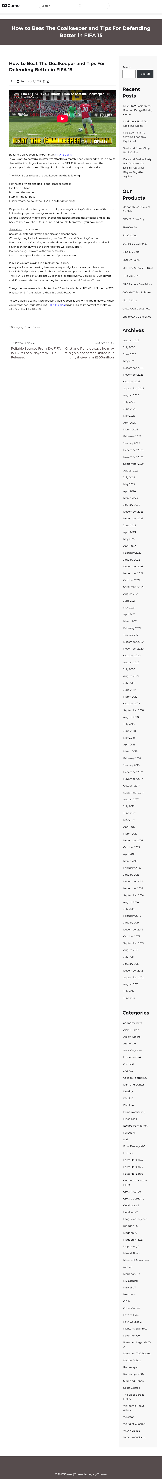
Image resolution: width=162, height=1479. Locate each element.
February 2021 (132, 628)
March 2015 (130, 861)
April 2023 (129, 532)
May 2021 (129, 607)
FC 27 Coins (129, 235)
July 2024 (129, 477)
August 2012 (131, 984)
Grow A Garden (133, 1191)
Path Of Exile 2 (132, 1321)
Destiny (128, 1091)
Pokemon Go (131, 1335)
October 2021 (131, 580)
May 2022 (129, 539)
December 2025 (133, 368)
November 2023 (133, 518)
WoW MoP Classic (134, 1437)
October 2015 (131, 847)
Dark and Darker (133, 1084)
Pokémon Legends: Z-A (137, 1344)
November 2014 (133, 888)
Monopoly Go (131, 1274)
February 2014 (132, 915)
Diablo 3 (128, 1098)
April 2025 (129, 422)
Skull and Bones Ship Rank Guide (136, 150)
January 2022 (131, 559)
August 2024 (131, 470)
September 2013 (133, 943)
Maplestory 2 (131, 1246)
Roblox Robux (132, 1360)
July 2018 (129, 724)
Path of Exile (131, 1315)
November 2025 (133, 374)
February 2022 (132, 552)
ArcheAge (129, 1043)
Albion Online (131, 1036)
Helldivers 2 (130, 1212)
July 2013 (128, 957)
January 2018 (131, 765)
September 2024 (133, 463)
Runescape (130, 1367)
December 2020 (133, 642)
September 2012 (133, 977)
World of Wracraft (134, 1424)
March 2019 (130, 696)
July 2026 (129, 347)
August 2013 (131, 950)
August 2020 (131, 662)
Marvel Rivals (131, 1253)
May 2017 (129, 820)
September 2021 (133, 587)
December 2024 (133, 450)
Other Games (131, 1308)
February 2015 (132, 868)
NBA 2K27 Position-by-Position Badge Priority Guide (137, 110)
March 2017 (130, 833)
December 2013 (133, 929)
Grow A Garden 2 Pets (136, 308)
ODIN (126, 1301)
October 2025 (131, 381)
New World (130, 1294)
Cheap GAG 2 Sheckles (136, 316)
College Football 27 (135, 1077)
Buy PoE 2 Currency (134, 243)
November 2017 (133, 778)
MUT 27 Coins (131, 260)
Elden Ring (130, 1119)
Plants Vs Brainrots (135, 1328)
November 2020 (133, 648)
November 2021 (133, 573)
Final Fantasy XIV (134, 1146)
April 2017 (129, 827)
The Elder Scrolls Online (133, 1397)
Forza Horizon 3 (133, 1160)
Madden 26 (130, 1233)
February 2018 (132, 758)
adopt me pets (132, 1023)
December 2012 (133, 970)
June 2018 (129, 731)
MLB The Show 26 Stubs (137, 268)
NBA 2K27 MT (131, 276)
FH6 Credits (129, 227)
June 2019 (129, 690)
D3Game (11, 6)
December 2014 (133, 881)
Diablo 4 (128, 1105)
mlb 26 (127, 1267)
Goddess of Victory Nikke (135, 1182)
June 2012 (129, 998)
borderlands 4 (132, 1057)
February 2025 (132, 436)
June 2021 (129, 600)
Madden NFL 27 (133, 1239)
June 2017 (129, 813)
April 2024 (129, 491)
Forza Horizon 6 (133, 1173)
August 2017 (131, 799)
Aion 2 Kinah (130, 300)
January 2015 (131, 874)
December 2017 (133, 772)
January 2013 (131, 963)
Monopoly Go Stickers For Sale (136, 209)
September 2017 (133, 792)
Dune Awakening (134, 1112)
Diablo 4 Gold (131, 252)
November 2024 (133, 457)
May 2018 (129, 737)
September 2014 (133, 895)
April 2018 (129, 744)
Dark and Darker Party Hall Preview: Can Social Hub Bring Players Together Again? (137, 168)
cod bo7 (128, 1071)
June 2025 (129, 409)
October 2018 (131, 703)
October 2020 (131, 655)
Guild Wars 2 (131, 1205)
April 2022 (129, 546)
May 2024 (129, 484)
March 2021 (130, 621)
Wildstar (128, 1417)
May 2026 (129, 361)
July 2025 (129, 402)
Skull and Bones (133, 1381)
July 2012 (128, 991)
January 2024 (131, 505)
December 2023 (133, 511)
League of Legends (135, 1219)
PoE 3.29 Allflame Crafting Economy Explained (134, 137)
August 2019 (131, 676)
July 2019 (128, 683)
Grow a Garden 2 (133, 1198)
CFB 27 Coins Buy (133, 219)
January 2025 (131, 443)
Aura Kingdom (132, 1050)
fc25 (125, 1139)
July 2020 (129, 669)
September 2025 (133, 388)
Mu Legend (130, 1280)
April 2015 (129, 854)
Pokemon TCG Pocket (137, 1353)
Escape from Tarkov (135, 1125)
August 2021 (131, 594)
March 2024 (130, 498)
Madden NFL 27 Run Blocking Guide (136, 123)
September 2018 (133, 710)
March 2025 (130, 429)
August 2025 (131, 395)
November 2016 (133, 840)
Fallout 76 (129, 1132)
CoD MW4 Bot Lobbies (136, 292)
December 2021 (133, 566)
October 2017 (131, 785)
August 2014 (131, 902)
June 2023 (129, 525)
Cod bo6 (128, 1064)
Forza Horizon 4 (133, 1167)
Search (126, 67)
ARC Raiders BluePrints (137, 284)
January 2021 (131, 635)
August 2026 (131, 340)
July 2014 (129, 909)
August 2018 (131, 717)
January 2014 (131, 922)
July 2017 (128, 806)
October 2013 (131, 936)
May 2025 (129, 415)
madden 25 (130, 1226)
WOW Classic (131, 1430)
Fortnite (128, 1153)
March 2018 (130, 751)
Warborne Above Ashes (134, 1408)
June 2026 (129, 354)
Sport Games (33, 327)
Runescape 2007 (133, 1374)
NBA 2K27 (129, 1287)
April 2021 (129, 614)
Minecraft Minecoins (136, 1260)
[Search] (80, 6)
